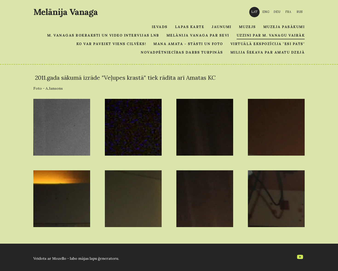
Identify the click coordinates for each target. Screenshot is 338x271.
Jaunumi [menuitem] (222, 27)
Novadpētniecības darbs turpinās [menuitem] (182, 52)
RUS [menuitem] (300, 12)
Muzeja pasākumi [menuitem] (284, 27)
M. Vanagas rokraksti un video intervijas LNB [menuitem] (103, 35)
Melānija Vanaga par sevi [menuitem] (197, 35)
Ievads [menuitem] (160, 27)
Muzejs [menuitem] (247, 27)
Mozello (59, 258)
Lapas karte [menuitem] (189, 27)
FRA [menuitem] (288, 12)
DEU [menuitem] (277, 12)
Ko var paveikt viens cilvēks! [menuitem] (111, 44)
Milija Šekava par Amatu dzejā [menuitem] (267, 52)
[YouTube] (300, 257)
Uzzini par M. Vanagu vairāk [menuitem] (271, 35)
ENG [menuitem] (265, 12)
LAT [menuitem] (254, 12)
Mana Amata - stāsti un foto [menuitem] (188, 44)
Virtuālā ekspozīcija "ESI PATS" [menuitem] (267, 44)
